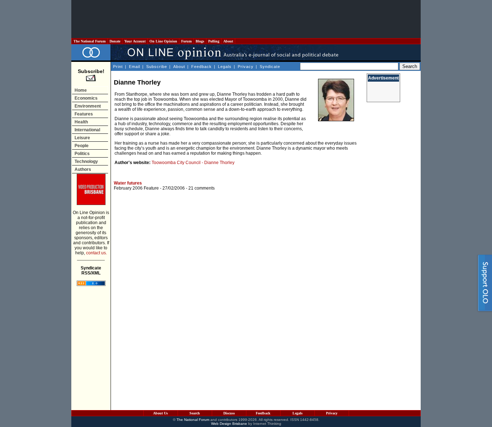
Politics (82, 153)
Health (81, 121)
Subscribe (156, 66)
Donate (114, 41)
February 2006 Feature (136, 188)
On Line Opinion (163, 41)
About (228, 41)
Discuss (229, 413)
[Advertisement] (246, 19)
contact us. (96, 252)
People (82, 145)
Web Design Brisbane (229, 424)
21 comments (201, 188)
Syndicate (270, 66)
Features (84, 114)
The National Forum (89, 41)
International (87, 129)
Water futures (128, 183)
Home (81, 90)
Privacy (246, 66)
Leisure (82, 137)
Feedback (201, 66)
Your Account (135, 41)
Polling (213, 41)
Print (118, 66)
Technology (86, 161)
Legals (225, 66)
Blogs (199, 41)
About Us (160, 413)
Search (194, 413)
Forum (186, 41)
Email (134, 66)
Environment (88, 106)
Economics (86, 98)
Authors (83, 169)
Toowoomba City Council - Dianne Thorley (193, 162)
